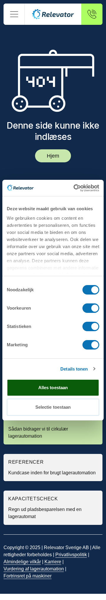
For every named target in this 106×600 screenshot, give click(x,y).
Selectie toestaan (53, 407)
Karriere (52, 561)
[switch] (90, 308)
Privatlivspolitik (71, 554)
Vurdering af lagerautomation (34, 568)
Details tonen (74, 368)
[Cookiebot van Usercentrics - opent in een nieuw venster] (74, 188)
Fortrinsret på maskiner (28, 575)
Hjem (53, 156)
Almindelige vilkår (22, 561)
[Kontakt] (91, 14)
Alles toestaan (53, 387)
